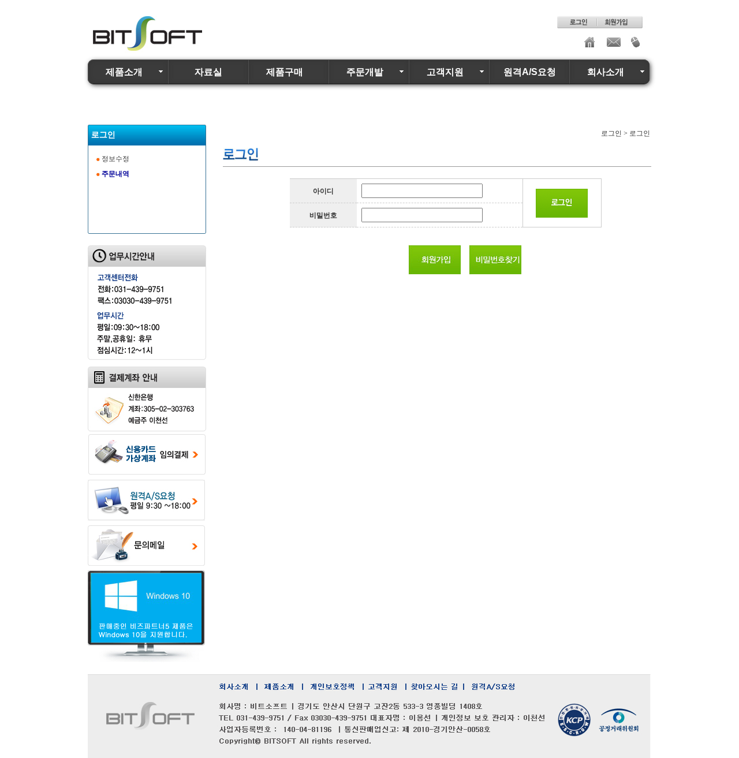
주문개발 (364, 72)
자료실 (208, 72)
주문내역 (115, 174)
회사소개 (605, 72)
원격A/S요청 (529, 72)
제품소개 (124, 72)
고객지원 (445, 72)
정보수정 (115, 159)
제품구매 (284, 72)
